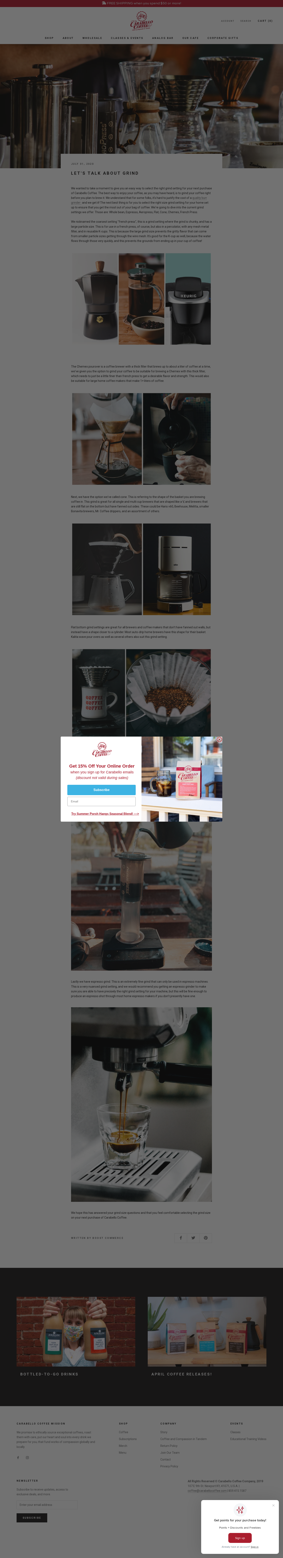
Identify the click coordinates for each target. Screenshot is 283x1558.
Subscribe (101, 790)
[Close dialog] (219, 739)
